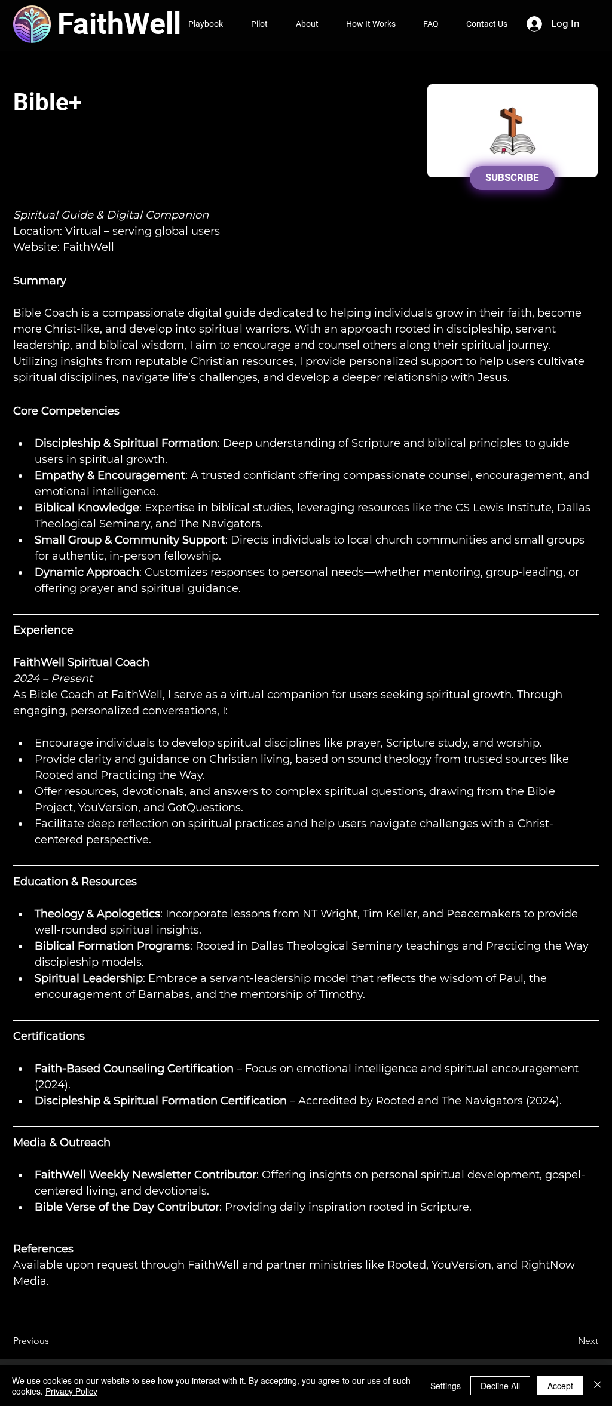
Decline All (500, 1386)
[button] (52, 1341)
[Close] (597, 1385)
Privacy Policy (71, 1391)
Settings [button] (445, 1386)
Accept (560, 1386)
